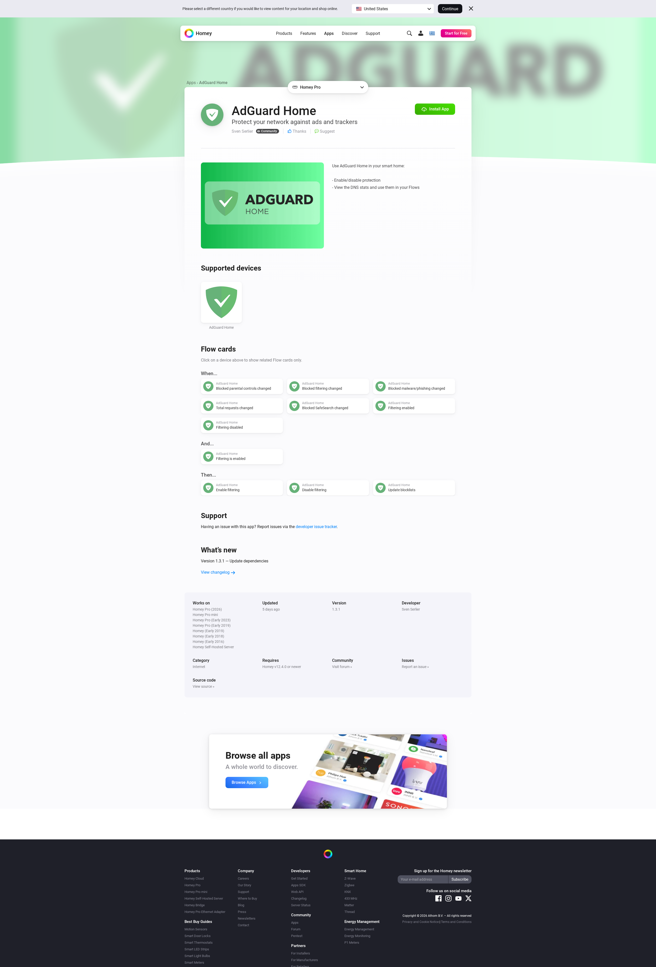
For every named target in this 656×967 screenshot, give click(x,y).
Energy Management (359, 929)
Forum (295, 929)
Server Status (301, 905)
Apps (329, 33)
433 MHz (350, 898)
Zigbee (349, 885)
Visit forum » (342, 667)
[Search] (409, 33)
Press (242, 912)
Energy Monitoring (357, 936)
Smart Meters (194, 962)
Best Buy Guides (198, 921)
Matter (349, 905)
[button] (393, 8)
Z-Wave (350, 878)
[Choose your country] (432, 33)
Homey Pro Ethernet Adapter (204, 912)
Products (284, 33)
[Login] (420, 33)
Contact (243, 925)
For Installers (300, 953)
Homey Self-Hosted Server (203, 898)
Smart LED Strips (196, 949)
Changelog (298, 898)
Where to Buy (247, 898)
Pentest (296, 936)
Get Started (299, 878)
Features (308, 33)
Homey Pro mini (195, 892)
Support (373, 33)
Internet (199, 667)
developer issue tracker (316, 526)
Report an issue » (415, 667)
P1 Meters (351, 942)
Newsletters (246, 918)
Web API (297, 892)
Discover (349, 33)
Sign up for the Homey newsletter (442, 871)
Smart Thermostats (198, 942)
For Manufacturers (304, 960)
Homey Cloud (194, 878)
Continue (450, 8)
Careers (243, 878)
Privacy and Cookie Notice (420, 922)
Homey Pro (192, 885)
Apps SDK (298, 885)
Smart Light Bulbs (197, 956)
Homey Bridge (194, 905)
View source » (203, 686)
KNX (347, 892)
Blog (241, 905)
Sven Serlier (411, 609)
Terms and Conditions (456, 922)
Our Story (244, 885)
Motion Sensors (195, 929)
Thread (349, 912)
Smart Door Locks (197, 936)
